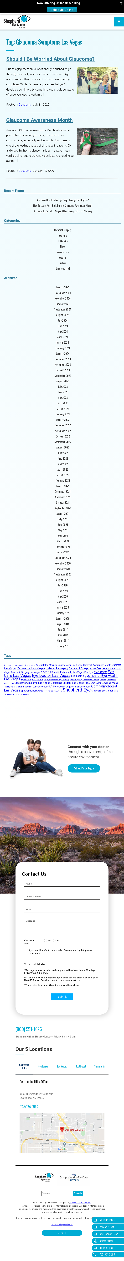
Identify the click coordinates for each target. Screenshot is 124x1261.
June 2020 (62, 591)
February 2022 (63, 480)
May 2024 (63, 331)
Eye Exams (77, 675)
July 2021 (62, 519)
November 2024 (63, 298)
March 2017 (63, 640)
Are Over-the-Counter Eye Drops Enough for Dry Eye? (63, 200)
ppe (41, 690)
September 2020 (62, 574)
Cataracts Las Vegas (31, 668)
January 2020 (63, 618)
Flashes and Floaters (91, 680)
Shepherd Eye (77, 690)
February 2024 (63, 348)
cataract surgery (57, 668)
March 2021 (63, 541)
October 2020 (63, 568)
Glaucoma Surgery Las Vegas (67, 682)
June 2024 (62, 326)
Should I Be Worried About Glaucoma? (50, 59)
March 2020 (63, 607)
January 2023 (62, 419)
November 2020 (63, 563)
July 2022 (63, 452)
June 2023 (63, 392)
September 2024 (62, 309)
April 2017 (63, 635)
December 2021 (63, 491)
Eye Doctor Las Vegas (51, 675)
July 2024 (63, 320)
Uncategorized (63, 268)
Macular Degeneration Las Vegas (74, 686)
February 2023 (63, 414)
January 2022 (62, 486)
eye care (63, 235)
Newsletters (63, 252)
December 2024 (63, 293)
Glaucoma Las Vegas (38, 682)
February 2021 (63, 546)
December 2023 (63, 359)
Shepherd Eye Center (102, 690)
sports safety (17, 694)
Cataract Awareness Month (97, 665)
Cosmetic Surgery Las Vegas (25, 672)
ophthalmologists (30, 690)
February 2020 (63, 613)
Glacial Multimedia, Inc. (80, 1202)
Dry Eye (88, 672)
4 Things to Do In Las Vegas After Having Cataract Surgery (62, 211)
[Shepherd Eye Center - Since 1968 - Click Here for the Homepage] (16, 22)
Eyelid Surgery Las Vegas (33, 679)
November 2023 (63, 364)
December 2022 (63, 425)
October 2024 (63, 303)
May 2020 (63, 596)
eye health (93, 676)
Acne (6, 665)
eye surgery (76, 679)
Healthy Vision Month (12, 687)
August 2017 (63, 624)
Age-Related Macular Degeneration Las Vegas (59, 665)
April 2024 (62, 337)
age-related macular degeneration (22, 665)
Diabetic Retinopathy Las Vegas (68, 672)
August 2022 (62, 447)
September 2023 (62, 375)
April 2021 (63, 535)
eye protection (52, 680)
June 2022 (63, 458)
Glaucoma (25, 104)
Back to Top (62, 1232)
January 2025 (62, 287)
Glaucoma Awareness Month (39, 120)
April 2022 (62, 469)
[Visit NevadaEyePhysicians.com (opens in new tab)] (73, 1177)
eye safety (63, 679)
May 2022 (63, 464)
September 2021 (63, 508)
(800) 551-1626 (29, 1029)
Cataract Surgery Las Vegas (87, 668)
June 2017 (63, 629)
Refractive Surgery (55, 691)
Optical (62, 257)
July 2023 (63, 386)
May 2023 (63, 397)
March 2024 (63, 342)
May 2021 (62, 530)
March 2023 (63, 408)
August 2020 (62, 579)
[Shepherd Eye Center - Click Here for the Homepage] (45, 1177)
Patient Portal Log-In (83, 768)
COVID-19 (46, 672)
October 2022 (63, 436)
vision (26, 694)
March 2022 (63, 475)
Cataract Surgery (62, 230)
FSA (12, 683)
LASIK (52, 686)
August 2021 (63, 513)
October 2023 (63, 370)
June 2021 (63, 524)
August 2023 (62, 381)
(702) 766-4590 (29, 1106)
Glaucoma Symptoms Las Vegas (101, 683)
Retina (63, 263)
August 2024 (62, 314)
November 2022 (63, 430)
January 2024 (63, 353)
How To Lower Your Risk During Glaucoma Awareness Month (62, 205)
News (62, 246)
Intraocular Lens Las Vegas (35, 686)
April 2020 (62, 602)
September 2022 (62, 441)
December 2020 (63, 557)
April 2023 (62, 403)
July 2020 (63, 585)
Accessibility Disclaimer (62, 1224)
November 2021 (63, 497)
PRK (45, 691)
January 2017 (62, 646)
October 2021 (63, 502)
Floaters (103, 680)
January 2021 (62, 552)
